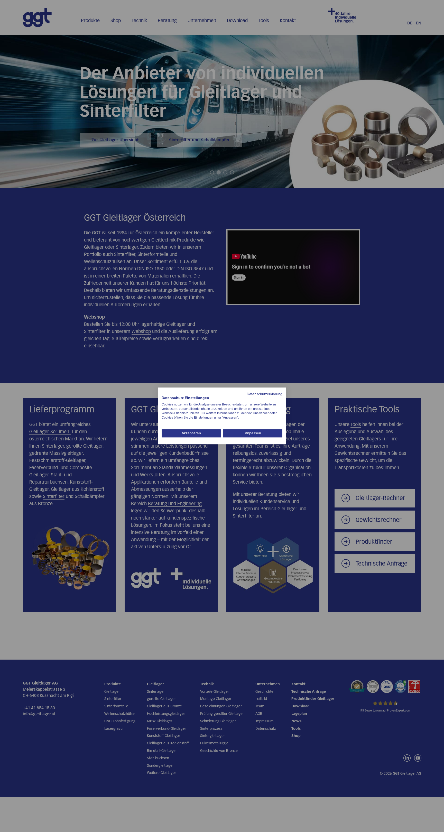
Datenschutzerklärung (264, 394)
